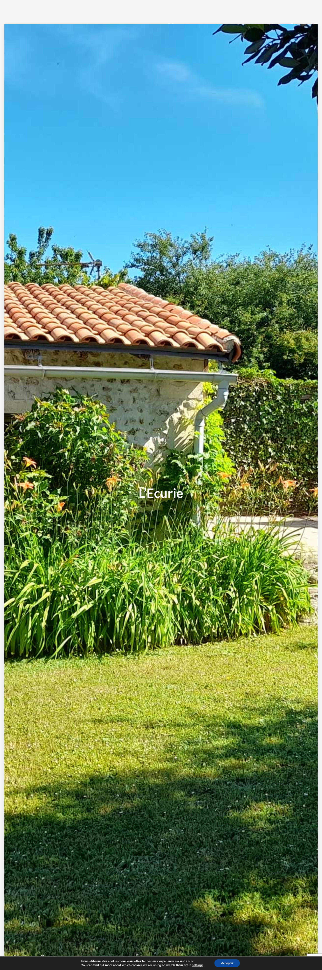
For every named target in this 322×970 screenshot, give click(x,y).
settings (197, 965)
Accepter (227, 963)
